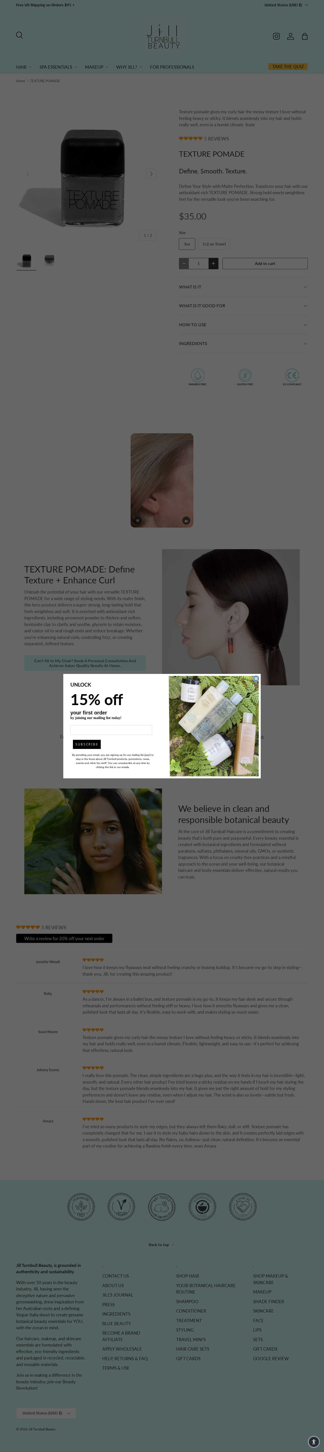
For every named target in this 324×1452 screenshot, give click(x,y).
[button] (314, 1442)
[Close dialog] (256, 678)
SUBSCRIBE (86, 744)
